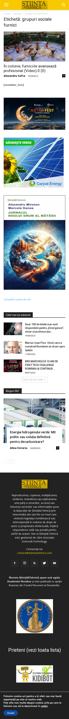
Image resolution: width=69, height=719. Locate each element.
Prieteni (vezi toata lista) (34, 650)
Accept (10, 712)
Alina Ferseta (18, 448)
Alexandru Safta (14, 76)
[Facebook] (14, 563)
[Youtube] (54, 563)
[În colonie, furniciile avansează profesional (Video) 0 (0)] (34, 47)
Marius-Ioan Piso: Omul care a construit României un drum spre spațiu (45, 346)
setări (44, 706)
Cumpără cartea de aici (17, 299)
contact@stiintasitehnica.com (34, 553)
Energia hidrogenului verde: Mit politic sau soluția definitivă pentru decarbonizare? (33, 437)
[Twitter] (44, 563)
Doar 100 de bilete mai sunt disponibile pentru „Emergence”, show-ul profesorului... (44, 328)
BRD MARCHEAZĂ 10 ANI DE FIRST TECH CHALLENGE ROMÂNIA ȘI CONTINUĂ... (41, 365)
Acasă (7, 13)
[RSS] (34, 563)
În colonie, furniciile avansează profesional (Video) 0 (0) (30, 68)
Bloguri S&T (13, 391)
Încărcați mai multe (33, 379)
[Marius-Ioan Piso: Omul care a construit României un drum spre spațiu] (13, 347)
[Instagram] (24, 563)
